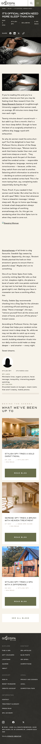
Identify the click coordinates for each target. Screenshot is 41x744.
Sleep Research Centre (12, 104)
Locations (6, 659)
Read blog (20, 473)
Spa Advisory (7, 713)
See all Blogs (20, 618)
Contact (5, 699)
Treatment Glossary (10, 704)
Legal (23, 684)
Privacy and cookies (29, 679)
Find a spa (6, 650)
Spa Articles (26, 650)
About (4, 668)
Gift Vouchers (8, 655)
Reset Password (9, 684)
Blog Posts (25, 655)
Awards (5, 664)
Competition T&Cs (28, 688)
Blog (10, 8)
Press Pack (7, 708)
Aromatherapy (8, 250)
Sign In (4, 679)
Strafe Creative (14, 736)
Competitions (26, 664)
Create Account (9, 688)
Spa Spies (24, 659)
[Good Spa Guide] (8, 3)
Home (4, 8)
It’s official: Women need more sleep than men (24, 8)
